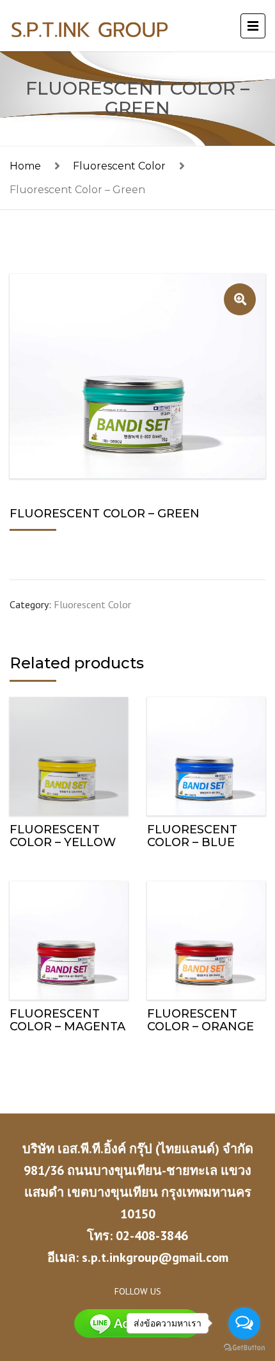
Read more (69, 753)
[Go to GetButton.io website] (244, 1348)
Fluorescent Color (119, 166)
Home (25, 166)
